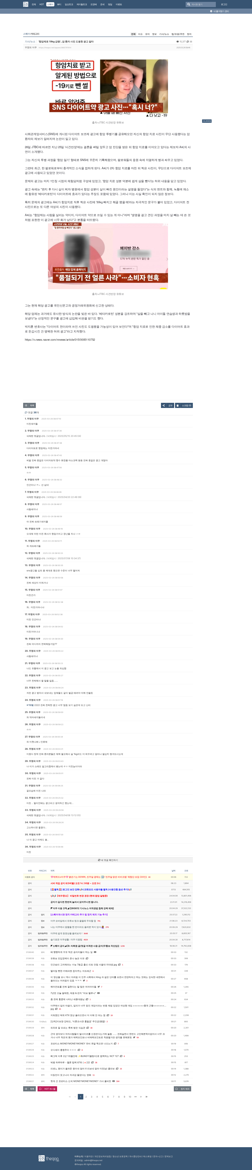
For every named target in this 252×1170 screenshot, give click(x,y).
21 (60, 1009)
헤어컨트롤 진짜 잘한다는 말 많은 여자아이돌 (73, 986)
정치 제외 (185, 1088)
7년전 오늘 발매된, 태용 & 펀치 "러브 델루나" (73, 993)
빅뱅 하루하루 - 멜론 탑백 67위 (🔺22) (70, 1062)
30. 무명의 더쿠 (33, 773)
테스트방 (147, 1156)
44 (149, 877)
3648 (86, 933)
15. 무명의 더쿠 (32, 589)
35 (96, 1063)
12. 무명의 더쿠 (32, 553)
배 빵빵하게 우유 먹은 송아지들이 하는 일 (72, 952)
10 (130, 1096)
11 (94, 1075)
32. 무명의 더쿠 (33, 797)
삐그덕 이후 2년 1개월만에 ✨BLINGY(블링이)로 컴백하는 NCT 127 (85, 1056)
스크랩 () (186, 405)
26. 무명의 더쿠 (33, 724)
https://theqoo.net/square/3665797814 (55, 48)
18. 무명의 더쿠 (32, 626)
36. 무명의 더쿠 (33, 846)
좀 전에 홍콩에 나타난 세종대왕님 (68, 999)
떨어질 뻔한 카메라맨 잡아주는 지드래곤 (71, 971)
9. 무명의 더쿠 (32, 516)
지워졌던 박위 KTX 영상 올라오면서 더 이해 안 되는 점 (78, 1015)
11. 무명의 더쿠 (32, 540)
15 (121, 1069)
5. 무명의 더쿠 (32, 467)
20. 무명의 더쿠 (33, 650)
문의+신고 (158, 1156)
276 (107, 927)
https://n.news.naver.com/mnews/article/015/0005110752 (60, 339)
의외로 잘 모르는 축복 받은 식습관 (68, 1027)
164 (117, 1081)
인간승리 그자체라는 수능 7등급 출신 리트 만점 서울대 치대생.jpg (84, 964)
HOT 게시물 (49, 1088)
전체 (133, 34)
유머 (147, 34)
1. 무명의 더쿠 (32, 418)
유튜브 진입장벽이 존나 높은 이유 (68, 958)
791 (98, 921)
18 (112, 1015)
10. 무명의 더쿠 (32, 528)
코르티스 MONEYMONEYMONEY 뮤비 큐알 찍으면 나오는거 (82, 1043)
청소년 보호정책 (120, 1156)
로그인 (224, 4)
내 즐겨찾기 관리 (221, 11)
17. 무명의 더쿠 (32, 614)
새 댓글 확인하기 (109, 860)
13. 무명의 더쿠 (32, 565)
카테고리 (31, 33)
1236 (123, 946)
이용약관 (89, 1156)
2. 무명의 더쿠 (32, 430)
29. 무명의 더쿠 (33, 761)
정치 (189, 34)
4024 (86, 940)
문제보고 (169, 1156)
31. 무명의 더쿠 (32, 785)
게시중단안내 (135, 1156)
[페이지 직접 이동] (135, 1096)
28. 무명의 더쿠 (33, 748)
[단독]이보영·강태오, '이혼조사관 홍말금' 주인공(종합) (78, 1021)
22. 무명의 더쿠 (32, 675)
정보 (154, 34)
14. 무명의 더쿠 (32, 577)
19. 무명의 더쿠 (32, 638)
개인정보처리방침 (102, 1156)
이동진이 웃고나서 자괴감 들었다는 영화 (71, 1075)
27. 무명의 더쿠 (32, 736)
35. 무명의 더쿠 (33, 834)
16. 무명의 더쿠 (32, 602)
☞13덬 (30, 705)
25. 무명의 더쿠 (32, 712)
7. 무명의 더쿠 (32, 492)
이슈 (140, 34)
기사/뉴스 (164, 34)
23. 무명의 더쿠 (33, 687)
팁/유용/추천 (178, 34)
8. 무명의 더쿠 (32, 504)
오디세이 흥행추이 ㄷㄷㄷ (63, 1049)
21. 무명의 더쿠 (32, 663)
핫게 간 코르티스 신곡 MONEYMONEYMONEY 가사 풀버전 (81, 1081)
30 (91, 1028)
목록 (32, 405)
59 (138, 1037)
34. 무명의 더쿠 (33, 822)
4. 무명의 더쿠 (32, 455)
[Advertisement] (216, 67)
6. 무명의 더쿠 (32, 479)
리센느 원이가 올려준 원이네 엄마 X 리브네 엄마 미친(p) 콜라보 (83, 1068)
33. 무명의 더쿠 (33, 810)
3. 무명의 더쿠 (32, 442)
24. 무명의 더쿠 (33, 700)
